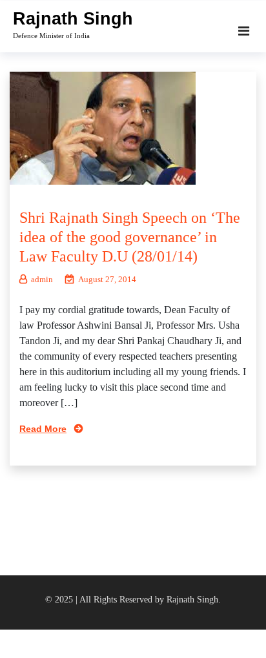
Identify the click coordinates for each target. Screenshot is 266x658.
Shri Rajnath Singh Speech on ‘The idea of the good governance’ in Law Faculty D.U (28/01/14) (129, 237)
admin (42, 279)
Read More (42, 429)
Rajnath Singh (73, 18)
